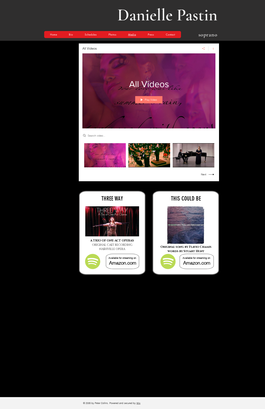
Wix (138, 403)
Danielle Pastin (167, 15)
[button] (91, 34)
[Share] (203, 48)
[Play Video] (105, 155)
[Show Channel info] (211, 48)
